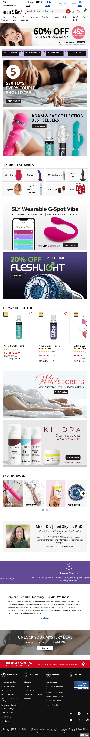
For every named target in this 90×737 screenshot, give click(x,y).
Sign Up (45, 648)
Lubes (65, 17)
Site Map (27, 698)
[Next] (83, 493)
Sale (85, 17)
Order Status (12, 674)
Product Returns (7, 694)
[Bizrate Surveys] (85, 688)
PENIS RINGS (77, 52)
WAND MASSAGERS (54, 52)
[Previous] (7, 493)
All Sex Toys (28, 686)
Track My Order (7, 690)
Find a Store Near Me (54, 697)
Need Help (33, 674)
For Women (4, 18)
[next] (83, 328)
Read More (45, 618)
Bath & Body (76, 18)
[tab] (43, 509)
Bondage (46, 17)
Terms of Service (7, 713)
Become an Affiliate (54, 701)
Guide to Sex (29, 690)
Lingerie (56, 17)
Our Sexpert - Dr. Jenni (33, 694)
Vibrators (35, 17)
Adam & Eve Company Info (55, 687)
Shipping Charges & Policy (9, 699)
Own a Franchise (53, 705)
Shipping (62, 4)
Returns (72, 4)
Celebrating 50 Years (54, 692)
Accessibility (6, 717)
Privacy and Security (9, 705)
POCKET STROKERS (10, 52)
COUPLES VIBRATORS (32, 52)
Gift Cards (5, 721)
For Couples (24, 18)
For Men (15, 18)
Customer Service (8, 686)
